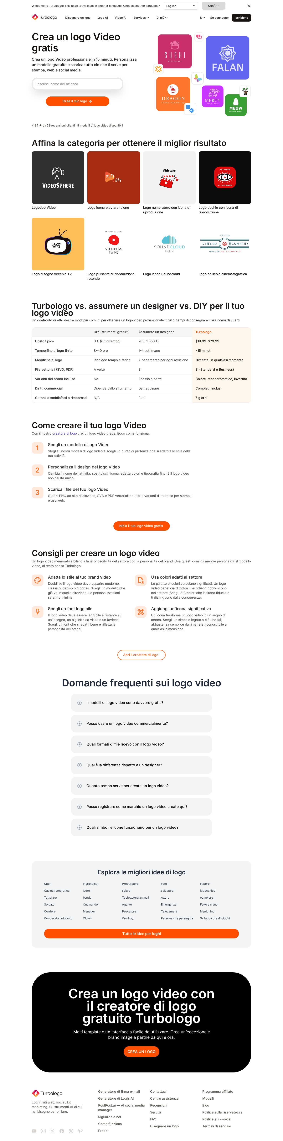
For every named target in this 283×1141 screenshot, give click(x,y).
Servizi (155, 1112)
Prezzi (103, 1131)
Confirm (213, 5)
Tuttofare (50, 897)
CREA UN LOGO (141, 1052)
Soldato (49, 904)
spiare (126, 890)
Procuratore (130, 883)
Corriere (50, 911)
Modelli (208, 1098)
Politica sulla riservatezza (222, 1112)
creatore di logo (64, 433)
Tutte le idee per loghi (141, 934)
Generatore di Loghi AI (116, 1098)
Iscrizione (241, 17)
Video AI (120, 17)
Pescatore (129, 911)
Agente (127, 904)
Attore (165, 897)
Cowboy (127, 918)
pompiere (206, 897)
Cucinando (90, 904)
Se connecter (219, 17)
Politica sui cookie (216, 1119)
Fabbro (205, 883)
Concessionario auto (58, 918)
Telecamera (169, 911)
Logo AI (102, 17)
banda (87, 897)
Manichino (207, 911)
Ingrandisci (90, 883)
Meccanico (207, 890)
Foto (164, 883)
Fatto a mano (209, 904)
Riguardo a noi (109, 1117)
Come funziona (110, 1124)
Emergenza (168, 904)
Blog (205, 1105)
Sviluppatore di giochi (215, 918)
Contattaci (158, 1091)
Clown (87, 918)
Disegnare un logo (77, 17)
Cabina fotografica (56, 890)
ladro (86, 890)
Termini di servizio (216, 1126)
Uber (47, 883)
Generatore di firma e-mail (119, 1091)
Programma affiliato (217, 1091)
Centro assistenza (164, 1098)
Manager (89, 911)
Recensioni (158, 1105)
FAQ (153, 1119)
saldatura (167, 890)
